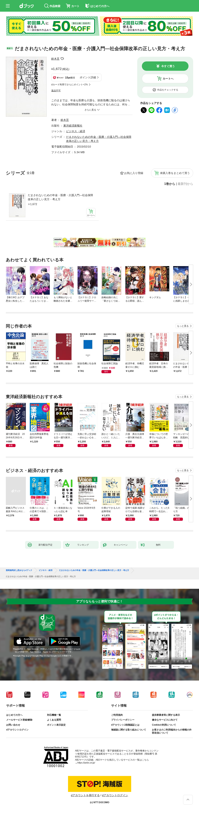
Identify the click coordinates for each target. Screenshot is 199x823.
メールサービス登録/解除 (19, 719)
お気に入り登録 (133, 173)
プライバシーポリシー (122, 719)
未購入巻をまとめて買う (175, 173)
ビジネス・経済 (75, 131)
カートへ (168, 78)
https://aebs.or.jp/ (86, 762)
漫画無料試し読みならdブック (19, 570)
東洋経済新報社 (72, 125)
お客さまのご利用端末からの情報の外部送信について (172, 731)
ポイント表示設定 (56, 724)
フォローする (62, 59)
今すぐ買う (168, 66)
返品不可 (56, 90)
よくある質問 (54, 719)
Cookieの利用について (164, 724)
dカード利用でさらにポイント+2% (69, 84)
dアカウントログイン (17, 729)
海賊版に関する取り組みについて (128, 729)
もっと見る (183, 326)
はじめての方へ (14, 715)
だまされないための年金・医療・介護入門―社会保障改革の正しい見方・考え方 (60, 197)
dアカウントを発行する (85, 795)
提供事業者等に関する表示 (166, 715)
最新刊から (185, 183)
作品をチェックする (167, 89)
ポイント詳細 (88, 77)
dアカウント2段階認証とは (125, 724)
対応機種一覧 (54, 715)
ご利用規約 (117, 715)
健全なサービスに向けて (165, 719)
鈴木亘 (55, 58)
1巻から (169, 183)
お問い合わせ (13, 724)
